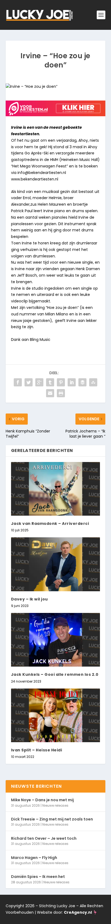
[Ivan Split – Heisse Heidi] (55, 715)
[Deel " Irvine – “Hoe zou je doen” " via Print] (61, 393)
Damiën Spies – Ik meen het (38, 876)
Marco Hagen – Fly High (34, 857)
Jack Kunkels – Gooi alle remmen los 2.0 (55, 674)
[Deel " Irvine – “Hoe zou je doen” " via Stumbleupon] (93, 382)
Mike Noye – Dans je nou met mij (42, 800)
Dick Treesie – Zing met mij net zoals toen (52, 819)
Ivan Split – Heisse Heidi (36, 750)
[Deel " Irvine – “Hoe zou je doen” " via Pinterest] (61, 382)
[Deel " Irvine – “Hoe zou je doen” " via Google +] (39, 382)
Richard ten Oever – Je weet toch (44, 838)
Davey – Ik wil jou (29, 599)
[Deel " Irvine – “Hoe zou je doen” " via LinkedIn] (71, 382)
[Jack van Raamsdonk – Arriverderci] (55, 489)
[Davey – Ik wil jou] (55, 564)
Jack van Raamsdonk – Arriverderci (50, 523)
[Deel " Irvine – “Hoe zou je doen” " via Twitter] (28, 382)
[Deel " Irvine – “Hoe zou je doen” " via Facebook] (17, 382)
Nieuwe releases (55, 805)
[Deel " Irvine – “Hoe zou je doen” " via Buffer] (82, 382)
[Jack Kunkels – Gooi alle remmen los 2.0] (55, 640)
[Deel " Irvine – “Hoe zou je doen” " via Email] (50, 393)
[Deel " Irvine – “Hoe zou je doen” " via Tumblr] (50, 382)
